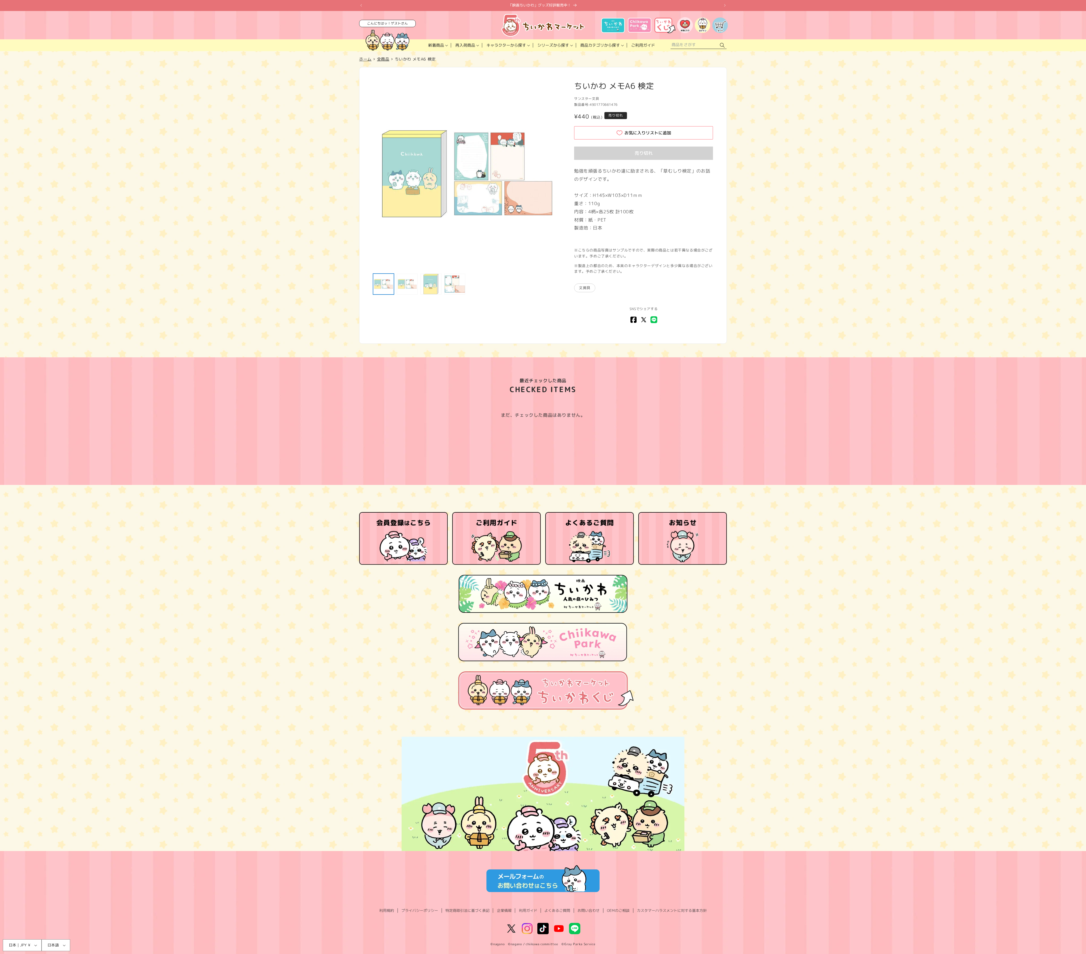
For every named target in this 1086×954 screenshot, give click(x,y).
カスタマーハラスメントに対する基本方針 (672, 910)
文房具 (585, 287)
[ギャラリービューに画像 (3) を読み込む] (431, 284)
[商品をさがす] (722, 45)
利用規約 (386, 910)
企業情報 (504, 910)
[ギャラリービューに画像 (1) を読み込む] (383, 284)
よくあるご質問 (557, 910)
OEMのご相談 (618, 910)
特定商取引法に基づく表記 (467, 910)
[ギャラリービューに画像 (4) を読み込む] (454, 284)
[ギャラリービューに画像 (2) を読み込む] (407, 284)
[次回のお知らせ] (725, 5)
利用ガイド (528, 910)
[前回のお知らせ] (361, 5)
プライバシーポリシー (419, 910)
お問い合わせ (589, 910)
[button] (437, 45)
